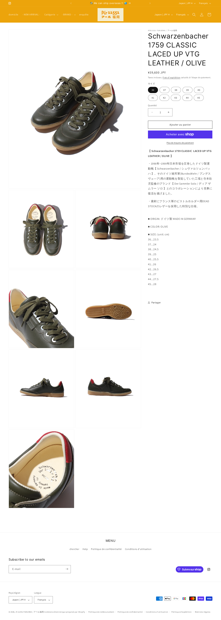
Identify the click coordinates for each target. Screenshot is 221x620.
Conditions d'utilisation (138, 549)
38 (176, 90)
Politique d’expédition (181, 612)
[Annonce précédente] (71, 3)
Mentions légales (202, 612)
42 (164, 97)
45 (198, 97)
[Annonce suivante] (150, 3)
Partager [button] (156, 302)
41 (153, 97)
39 (187, 90)
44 (187, 97)
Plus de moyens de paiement (180, 142)
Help (85, 549)
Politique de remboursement (101, 612)
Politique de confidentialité (106, 549)
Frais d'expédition (171, 77)
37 (164, 90)
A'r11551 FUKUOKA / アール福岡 (30, 612)
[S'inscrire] (67, 569)
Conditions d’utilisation (157, 612)
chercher (74, 549)
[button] (51, 14)
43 (175, 97)
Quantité (152, 105)
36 (153, 90)
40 (199, 90)
